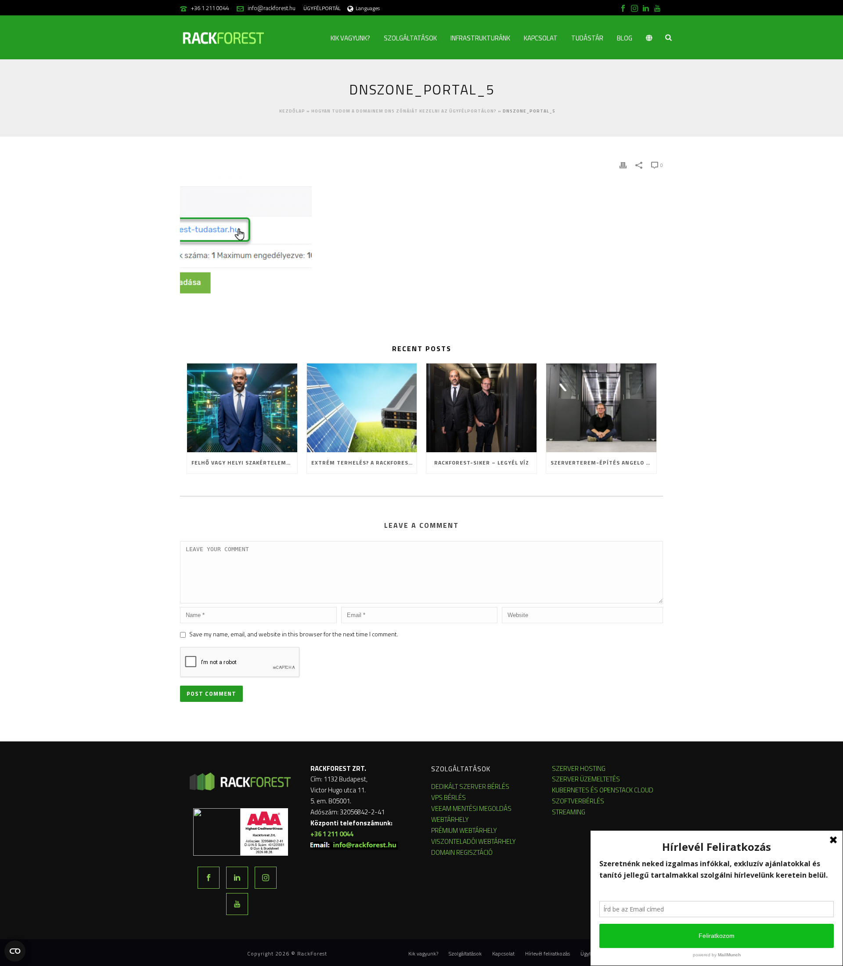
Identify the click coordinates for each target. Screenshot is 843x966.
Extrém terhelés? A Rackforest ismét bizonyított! (364, 462)
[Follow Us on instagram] (266, 878)
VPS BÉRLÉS (448, 797)
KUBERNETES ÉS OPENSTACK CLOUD (602, 790)
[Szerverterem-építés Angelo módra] (601, 407)
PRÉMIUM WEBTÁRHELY (464, 830)
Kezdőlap (292, 111)
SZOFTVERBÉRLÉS (578, 801)
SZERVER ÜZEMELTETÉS (586, 779)
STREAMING (568, 812)
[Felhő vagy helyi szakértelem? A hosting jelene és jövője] (242, 407)
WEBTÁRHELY (450, 819)
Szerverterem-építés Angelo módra (603, 462)
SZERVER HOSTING (578, 768)
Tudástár (587, 38)
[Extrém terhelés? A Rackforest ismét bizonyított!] (362, 407)
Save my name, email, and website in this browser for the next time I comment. (293, 634)
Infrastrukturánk (480, 38)
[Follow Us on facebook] (209, 878)
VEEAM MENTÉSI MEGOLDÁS (471, 808)
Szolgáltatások (410, 38)
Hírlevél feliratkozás (547, 953)
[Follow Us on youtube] (237, 904)
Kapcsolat (541, 38)
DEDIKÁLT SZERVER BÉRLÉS (470, 786)
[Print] (623, 165)
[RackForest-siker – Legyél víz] (481, 407)
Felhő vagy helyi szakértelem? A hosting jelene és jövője (244, 462)
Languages (368, 8)
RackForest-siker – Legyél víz (481, 462)
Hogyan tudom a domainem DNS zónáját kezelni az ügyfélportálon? (404, 111)
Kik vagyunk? (350, 38)
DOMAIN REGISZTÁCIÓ (462, 852)
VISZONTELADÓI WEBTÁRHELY (473, 841)
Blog (624, 38)
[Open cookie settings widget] (14, 951)
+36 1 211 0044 (210, 8)
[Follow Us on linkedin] (237, 878)
